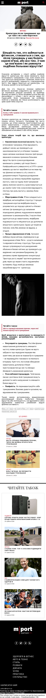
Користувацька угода (15, 692)
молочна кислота (9, 411)
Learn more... (16, 697)
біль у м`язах (7, 409)
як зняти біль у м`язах (24, 409)
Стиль (16, 662)
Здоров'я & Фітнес (23, 656)
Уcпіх (16, 671)
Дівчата (17, 668)
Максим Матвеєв (32, 38)
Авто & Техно (20, 659)
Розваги (17, 665)
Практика (18, 673)
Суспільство (20, 676)
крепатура (39, 409)
